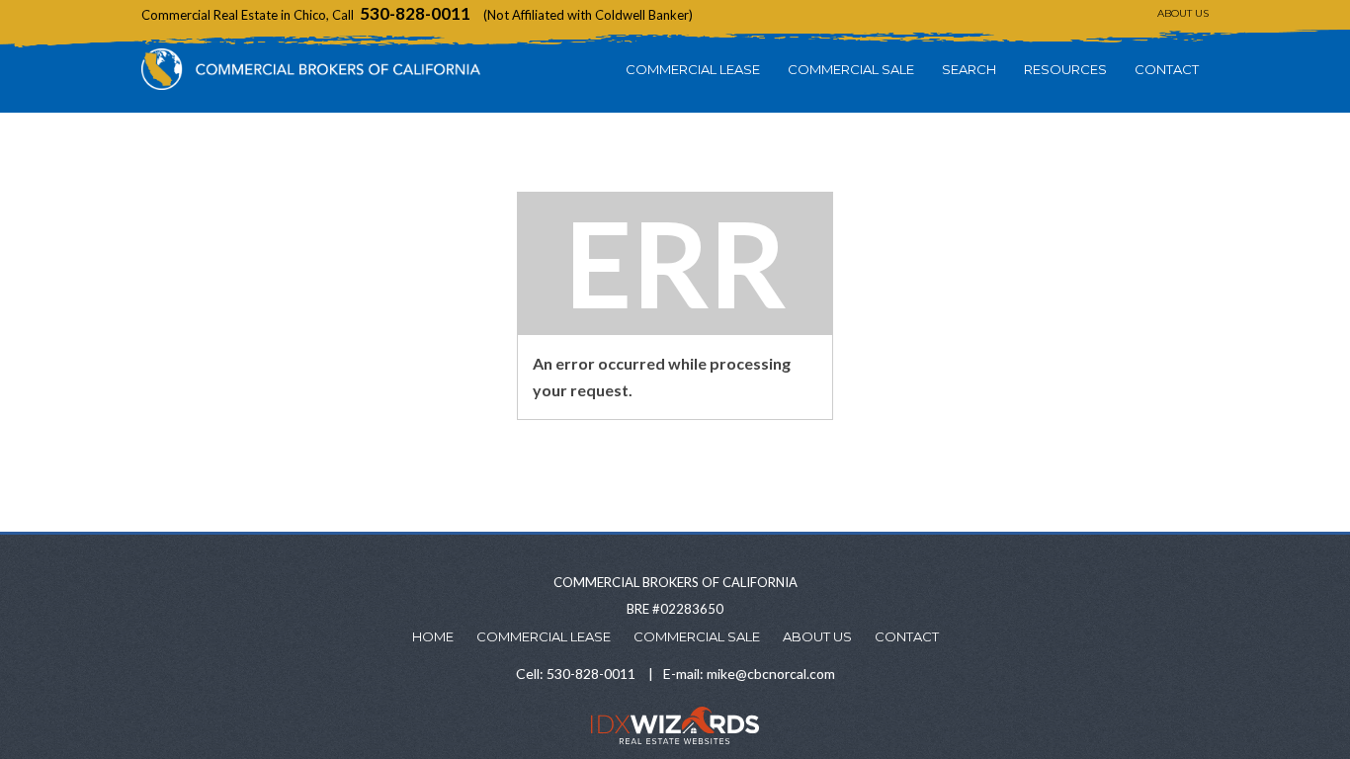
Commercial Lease (693, 69)
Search (969, 69)
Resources (1065, 69)
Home (433, 636)
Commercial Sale (851, 69)
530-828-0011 (415, 13)
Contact (1167, 69)
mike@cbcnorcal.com (771, 673)
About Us (1183, 13)
